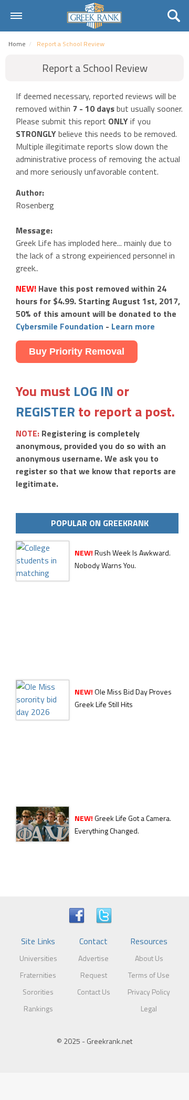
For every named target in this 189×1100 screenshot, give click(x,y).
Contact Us (93, 991)
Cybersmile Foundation (59, 326)
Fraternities (38, 974)
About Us (149, 958)
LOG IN (93, 391)
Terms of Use (149, 974)
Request (93, 974)
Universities (38, 958)
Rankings (38, 1008)
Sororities (38, 991)
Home (17, 44)
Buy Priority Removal (76, 351)
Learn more (133, 326)
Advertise (93, 958)
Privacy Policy (149, 991)
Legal (149, 1008)
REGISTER (45, 411)
